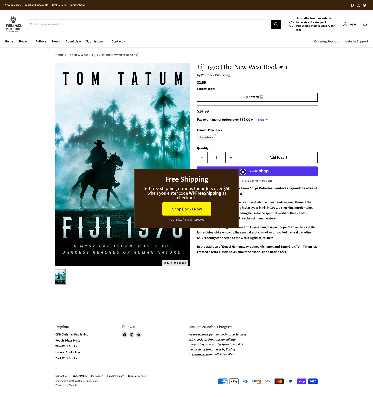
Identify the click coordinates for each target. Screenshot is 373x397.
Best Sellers (59, 5)
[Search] (276, 24)
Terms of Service (137, 376)
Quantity (203, 148)
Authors (41, 41)
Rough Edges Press (67, 340)
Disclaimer (97, 376)
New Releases (13, 5)
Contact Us (61, 376)
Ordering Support (326, 41)
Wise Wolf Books (66, 346)
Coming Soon (77, 5)
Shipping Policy (115, 376)
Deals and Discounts (36, 5)
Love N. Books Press (68, 352)
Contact (117, 41)
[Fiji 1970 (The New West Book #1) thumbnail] (60, 277)
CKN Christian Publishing (71, 334)
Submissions (95, 41)
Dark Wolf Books (66, 358)
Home (9, 41)
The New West (78, 55)
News (56, 41)
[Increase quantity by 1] (231, 157)
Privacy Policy (79, 376)
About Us (72, 41)
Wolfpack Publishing (215, 75)
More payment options (257, 180)
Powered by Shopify (66, 385)
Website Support (356, 41)
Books (23, 41)
